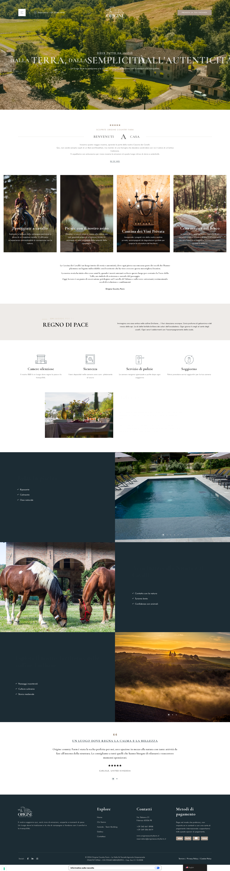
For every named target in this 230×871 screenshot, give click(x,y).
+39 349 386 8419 (145, 829)
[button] (163, 535)
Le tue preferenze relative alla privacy (125, 868)
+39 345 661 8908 (145, 826)
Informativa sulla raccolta (82, 868)
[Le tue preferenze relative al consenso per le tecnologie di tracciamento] (4, 868)
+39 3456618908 (57, 12)
